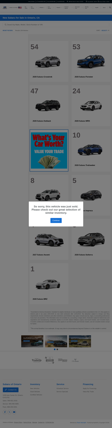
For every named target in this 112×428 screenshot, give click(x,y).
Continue (56, 220)
